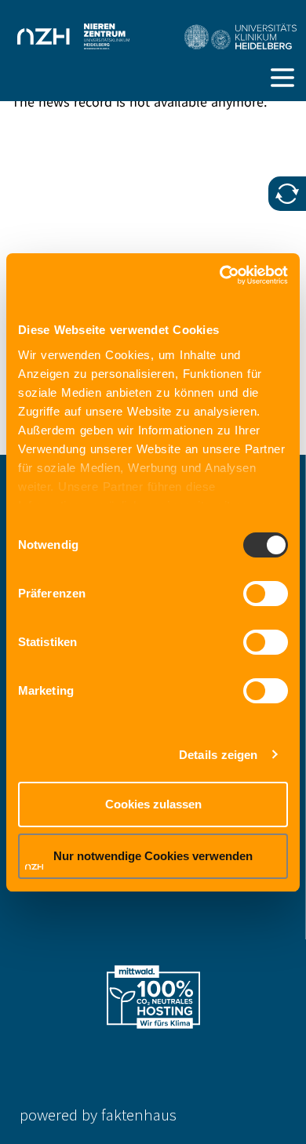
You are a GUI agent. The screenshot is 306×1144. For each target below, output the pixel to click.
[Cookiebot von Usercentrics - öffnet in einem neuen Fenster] (220, 275)
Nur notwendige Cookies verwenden (153, 856)
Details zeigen (218, 754)
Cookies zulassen (153, 804)
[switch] (265, 593)
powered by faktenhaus (98, 1114)
